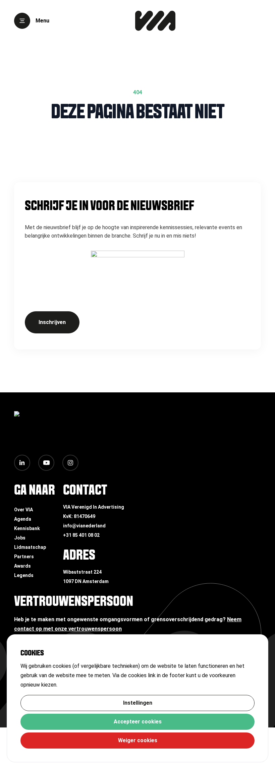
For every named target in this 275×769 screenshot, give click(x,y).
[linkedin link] (22, 463)
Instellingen (137, 703)
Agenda (22, 519)
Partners (24, 556)
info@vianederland (84, 525)
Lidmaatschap (30, 547)
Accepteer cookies (138, 721)
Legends (24, 575)
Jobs (19, 537)
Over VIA (23, 509)
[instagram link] (70, 463)
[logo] (155, 21)
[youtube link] (46, 463)
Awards (22, 566)
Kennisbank (27, 528)
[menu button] (22, 21)
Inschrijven (52, 322)
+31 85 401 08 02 (81, 535)
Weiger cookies (137, 740)
